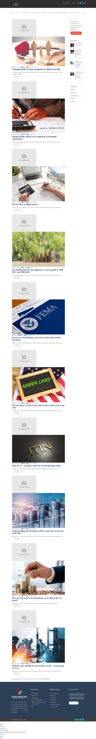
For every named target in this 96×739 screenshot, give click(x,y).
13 (32, 679)
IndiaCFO (53, 695)
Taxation (25, 267)
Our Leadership (35, 693)
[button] (0, 722)
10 (28, 679)
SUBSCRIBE (73, 702)
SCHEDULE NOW (76, 33)
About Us (17, 12)
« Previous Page (15, 679)
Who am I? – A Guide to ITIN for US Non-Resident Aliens (36, 466)
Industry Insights (35, 12)
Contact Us (72, 12)
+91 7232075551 (65, 3)
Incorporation (74, 95)
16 (37, 679)
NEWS (25, 67)
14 (34, 679)
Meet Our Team (35, 695)
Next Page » (47, 679)
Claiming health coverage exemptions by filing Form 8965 (36, 69)
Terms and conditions (55, 704)
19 (41, 679)
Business (73, 89)
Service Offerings (54, 693)
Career (78, 12)
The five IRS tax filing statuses (25, 204)
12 (31, 679)
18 (40, 679)
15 (35, 679)
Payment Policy (54, 706)
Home (12, 12)
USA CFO (53, 697)
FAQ (82, 12)
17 (38, 679)
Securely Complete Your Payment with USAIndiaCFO (54, 12)
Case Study (73, 92)
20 (43, 679)
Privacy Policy (54, 702)
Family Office (53, 700)
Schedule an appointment (37, 700)
